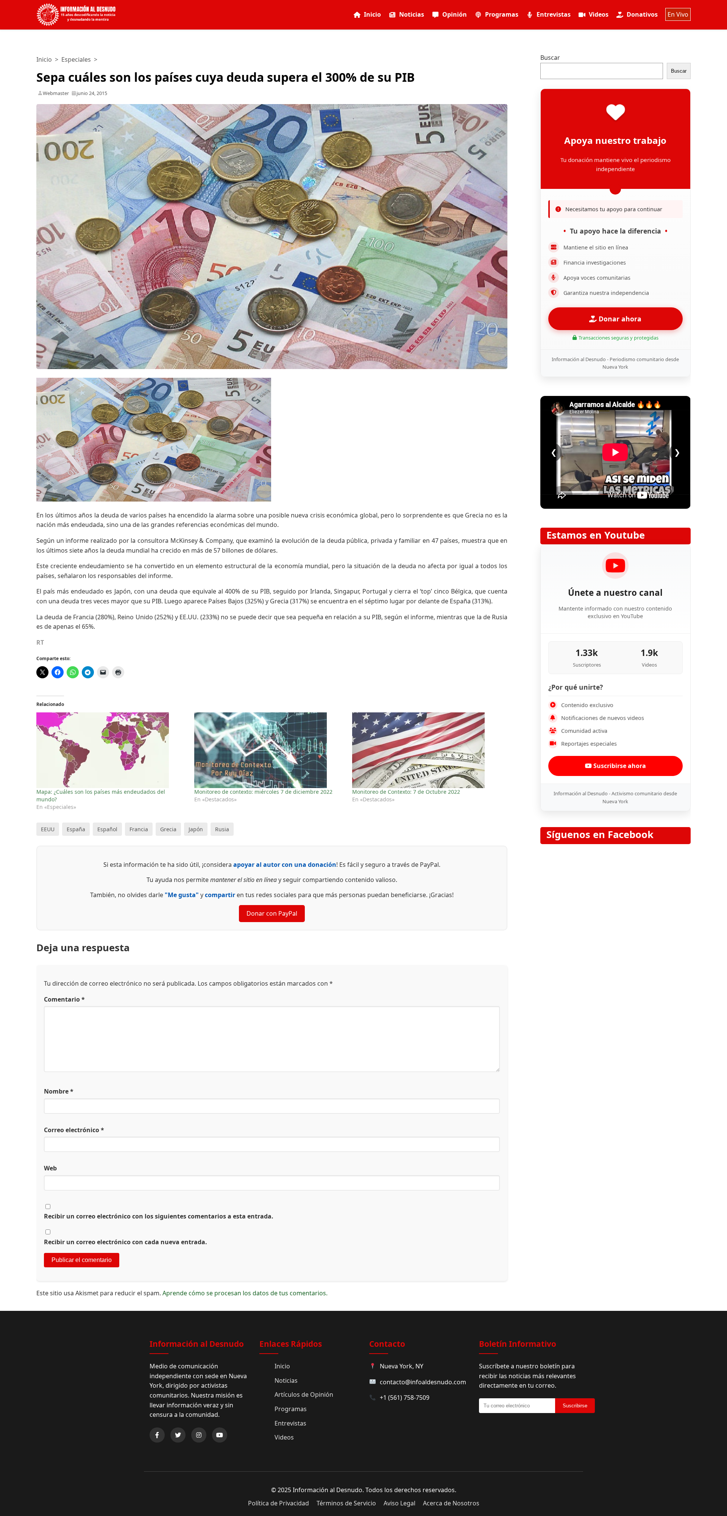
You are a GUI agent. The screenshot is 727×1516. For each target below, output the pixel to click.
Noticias (411, 14)
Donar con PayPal (271, 913)
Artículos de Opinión (304, 1394)
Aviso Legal (399, 1503)
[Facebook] (157, 1435)
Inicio (372, 14)
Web (50, 1168)
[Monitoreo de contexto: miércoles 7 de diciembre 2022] (269, 750)
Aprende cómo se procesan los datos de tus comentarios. (245, 1293)
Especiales (76, 59)
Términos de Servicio (346, 1503)
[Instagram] (198, 1435)
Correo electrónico (74, 1130)
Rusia (222, 829)
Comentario (64, 999)
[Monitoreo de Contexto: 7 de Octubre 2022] (427, 750)
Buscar (550, 57)
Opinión (454, 14)
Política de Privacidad (278, 1503)
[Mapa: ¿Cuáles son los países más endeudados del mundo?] (111, 750)
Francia (138, 829)
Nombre (58, 1091)
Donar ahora (619, 318)
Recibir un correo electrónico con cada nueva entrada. (125, 1242)
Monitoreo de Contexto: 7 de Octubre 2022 (406, 791)
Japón (196, 829)
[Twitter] (178, 1435)
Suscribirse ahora (619, 766)
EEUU (48, 829)
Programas (501, 14)
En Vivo (678, 14)
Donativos (642, 14)
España (76, 829)
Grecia (168, 829)
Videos (598, 14)
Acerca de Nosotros (451, 1503)
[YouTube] (219, 1435)
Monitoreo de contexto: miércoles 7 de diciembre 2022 (263, 791)
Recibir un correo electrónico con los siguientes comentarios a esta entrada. (158, 1216)
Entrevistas (554, 14)
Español (107, 829)
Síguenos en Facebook (600, 834)
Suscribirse (575, 1405)
